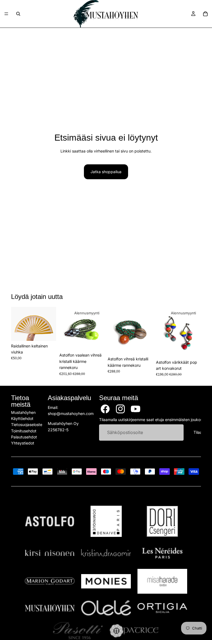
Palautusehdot (24, 437)
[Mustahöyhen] (50, 608)
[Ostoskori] (205, 14)
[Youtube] (135, 408)
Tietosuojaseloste (26, 424)
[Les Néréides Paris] (162, 552)
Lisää (100, 341)
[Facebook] (105, 408)
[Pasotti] (78, 630)
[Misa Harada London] (162, 581)
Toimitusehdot (23, 431)
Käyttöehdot (22, 418)
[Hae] (18, 14)
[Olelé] (106, 608)
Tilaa (198, 432)
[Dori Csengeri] (162, 521)
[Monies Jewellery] (106, 581)
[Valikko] (6, 13)
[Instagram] (120, 408)
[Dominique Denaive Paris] (106, 521)
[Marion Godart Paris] (50, 581)
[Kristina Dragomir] (106, 553)
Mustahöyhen (23, 412)
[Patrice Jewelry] (134, 631)
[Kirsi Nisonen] (50, 553)
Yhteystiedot (22, 443)
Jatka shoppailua (106, 171)
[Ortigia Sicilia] (162, 608)
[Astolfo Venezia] (50, 521)
